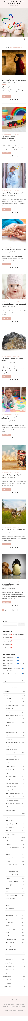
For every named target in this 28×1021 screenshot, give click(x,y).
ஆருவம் (15, 701)
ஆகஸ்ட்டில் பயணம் (15, 969)
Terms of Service (15, 1004)
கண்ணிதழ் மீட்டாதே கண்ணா (15, 715)
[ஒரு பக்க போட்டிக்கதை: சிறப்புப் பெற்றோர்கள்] (14, 399)
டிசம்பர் (15, 844)
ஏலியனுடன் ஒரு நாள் (15, 898)
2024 (2, 77)
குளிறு (15, 725)
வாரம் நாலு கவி (15, 942)
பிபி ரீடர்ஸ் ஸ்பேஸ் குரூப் (15, 949)
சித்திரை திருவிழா (15, 908)
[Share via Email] (17, 99)
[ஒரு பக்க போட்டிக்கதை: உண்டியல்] (14, 457)
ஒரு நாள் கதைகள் (16, 857)
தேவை (15, 746)
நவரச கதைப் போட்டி (15, 915)
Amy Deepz (14, 691)
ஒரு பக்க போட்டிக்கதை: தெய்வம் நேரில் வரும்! (8, 137)
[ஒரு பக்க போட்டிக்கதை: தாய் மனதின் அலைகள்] (14, 341)
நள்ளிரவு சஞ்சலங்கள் (15, 749)
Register (12, 5)
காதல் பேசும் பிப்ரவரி (16, 874)
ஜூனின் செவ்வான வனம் (15, 973)
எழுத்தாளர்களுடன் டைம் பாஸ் (15, 823)
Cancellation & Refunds (9, 1006)
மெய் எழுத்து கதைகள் (16, 847)
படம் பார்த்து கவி (15, 946)
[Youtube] (12, 3)
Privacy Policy (7, 1004)
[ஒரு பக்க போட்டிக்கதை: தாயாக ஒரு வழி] (14, 511)
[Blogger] (19, 3)
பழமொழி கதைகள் (15, 939)
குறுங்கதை (15, 905)
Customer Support (20, 1006)
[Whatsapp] (14, 3)
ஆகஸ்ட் (14, 807)
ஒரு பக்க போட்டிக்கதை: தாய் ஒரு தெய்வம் (14, 304)
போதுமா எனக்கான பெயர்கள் (15, 759)
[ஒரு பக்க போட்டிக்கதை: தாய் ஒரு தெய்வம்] (14, 286)
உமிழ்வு (15, 712)
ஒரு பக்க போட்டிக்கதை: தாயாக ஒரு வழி (13, 529)
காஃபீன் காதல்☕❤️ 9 (8, 647)
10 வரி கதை (15, 922)
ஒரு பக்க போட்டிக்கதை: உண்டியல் (11, 475)
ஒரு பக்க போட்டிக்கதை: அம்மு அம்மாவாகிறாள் (10, 585)
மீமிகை (15, 763)
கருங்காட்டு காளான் (15, 718)
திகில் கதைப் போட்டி (15, 810)
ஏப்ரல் (15, 891)
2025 (15, 851)
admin (4, 82)
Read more (6, 96)
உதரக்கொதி (15, 708)
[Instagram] (10, 3)
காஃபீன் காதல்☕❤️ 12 (8, 637)
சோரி (15, 735)
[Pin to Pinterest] (15, 99)
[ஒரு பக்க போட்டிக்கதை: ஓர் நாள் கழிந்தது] (14, 62)
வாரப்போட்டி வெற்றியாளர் (15, 800)
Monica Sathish (7, 668)
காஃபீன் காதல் (15, 722)
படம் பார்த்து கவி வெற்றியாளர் (15, 793)
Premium (14, 695)
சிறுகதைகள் (15, 983)
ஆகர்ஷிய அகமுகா (15, 776)
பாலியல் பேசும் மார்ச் (16, 881)
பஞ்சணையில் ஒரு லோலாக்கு (15, 756)
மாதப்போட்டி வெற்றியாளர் (15, 796)
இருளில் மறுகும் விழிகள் (15, 705)
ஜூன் (15, 861)
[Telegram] (17, 3)
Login (16, 5)
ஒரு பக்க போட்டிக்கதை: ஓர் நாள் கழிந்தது (14, 80)
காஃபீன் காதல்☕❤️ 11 (8, 641)
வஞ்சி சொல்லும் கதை (16, 885)
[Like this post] (10, 99)
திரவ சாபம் (15, 739)
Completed (15, 698)
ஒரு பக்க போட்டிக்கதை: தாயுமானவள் (12, 193)
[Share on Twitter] (14, 99)
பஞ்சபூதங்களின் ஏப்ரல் (15, 895)
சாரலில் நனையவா (15, 729)
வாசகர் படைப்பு (14, 976)
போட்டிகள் (14, 77)
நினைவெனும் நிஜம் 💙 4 (14, 660)
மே (18, 77)
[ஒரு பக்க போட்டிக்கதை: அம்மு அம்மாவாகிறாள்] (14, 566)
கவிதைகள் (15, 979)
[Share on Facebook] (12, 99)
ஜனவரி (15, 854)
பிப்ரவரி (15, 868)
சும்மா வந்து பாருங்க (14, 813)
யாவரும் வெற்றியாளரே (15, 786)
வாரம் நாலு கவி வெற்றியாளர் (15, 803)
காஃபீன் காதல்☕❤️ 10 (8, 644)
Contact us (14, 1007)
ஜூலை (15, 925)
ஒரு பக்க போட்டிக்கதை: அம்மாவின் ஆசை (14, 249)
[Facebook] (8, 3)
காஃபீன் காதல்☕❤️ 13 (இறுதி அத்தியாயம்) (13, 634)
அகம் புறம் (15, 817)
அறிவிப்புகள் (14, 779)
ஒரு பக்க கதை (8, 77)
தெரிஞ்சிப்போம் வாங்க (15, 830)
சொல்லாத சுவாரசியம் (15, 732)
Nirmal (4, 657)
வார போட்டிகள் (14, 986)
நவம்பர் (15, 932)
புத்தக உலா (15, 952)
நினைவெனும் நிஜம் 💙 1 (14, 657)
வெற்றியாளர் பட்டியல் (15, 790)
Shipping (22, 1004)
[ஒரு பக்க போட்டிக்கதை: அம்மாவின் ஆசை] (14, 231)
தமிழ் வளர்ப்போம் (15, 827)
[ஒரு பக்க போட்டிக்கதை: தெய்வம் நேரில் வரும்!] (14, 119)
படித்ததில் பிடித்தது (15, 834)
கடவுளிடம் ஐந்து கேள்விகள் (15, 929)
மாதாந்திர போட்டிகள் (14, 963)
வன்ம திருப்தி (15, 769)
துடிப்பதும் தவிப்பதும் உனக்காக (15, 742)
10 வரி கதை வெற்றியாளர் (15, 783)
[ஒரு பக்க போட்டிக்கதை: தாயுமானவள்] (14, 175)
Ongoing (15, 773)
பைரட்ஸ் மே (15, 959)
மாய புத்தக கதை (16, 864)
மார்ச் (15, 878)
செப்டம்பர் (15, 912)
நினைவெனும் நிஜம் (15, 752)
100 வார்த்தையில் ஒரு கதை (15, 935)
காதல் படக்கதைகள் (16, 871)
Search (5, 621)
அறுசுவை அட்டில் (15, 820)
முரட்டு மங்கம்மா (15, 766)
